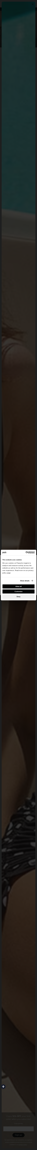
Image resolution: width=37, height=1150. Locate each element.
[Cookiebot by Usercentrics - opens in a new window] (26, 552)
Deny (18, 596)
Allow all (18, 586)
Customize (18, 591)
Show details (24, 581)
